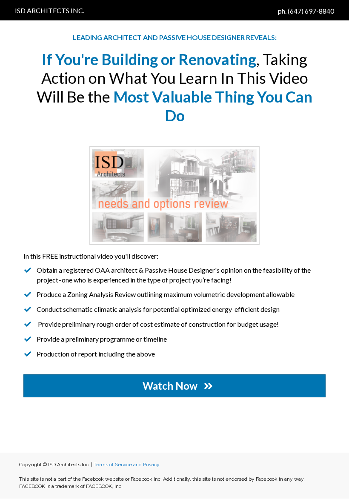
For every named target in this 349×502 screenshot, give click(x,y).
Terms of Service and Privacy (127, 465)
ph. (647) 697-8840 (306, 11)
